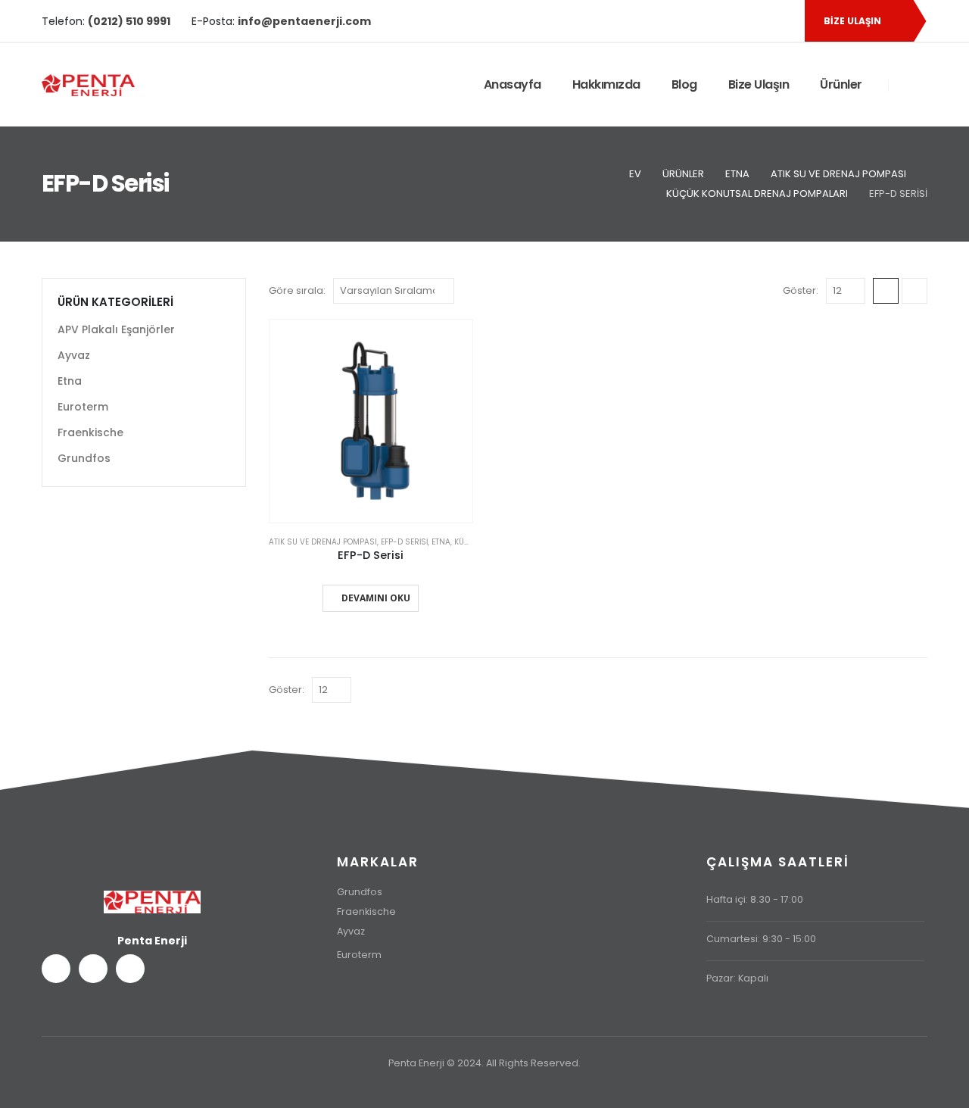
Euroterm (83, 406)
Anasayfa (512, 84)
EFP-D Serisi (404, 542)
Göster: (800, 290)
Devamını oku (375, 597)
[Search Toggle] (908, 85)
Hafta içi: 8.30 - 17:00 (754, 899)
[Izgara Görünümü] (886, 291)
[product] (371, 421)
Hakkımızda (606, 84)
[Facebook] (729, 21)
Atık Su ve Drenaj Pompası (323, 542)
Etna (441, 542)
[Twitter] (755, 21)
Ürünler (841, 84)
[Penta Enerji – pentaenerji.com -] (88, 85)
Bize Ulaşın (759, 84)
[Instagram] (781, 21)
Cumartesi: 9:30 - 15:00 (761, 938)
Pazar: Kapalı (737, 978)
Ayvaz (74, 355)
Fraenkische (90, 432)
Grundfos (84, 458)
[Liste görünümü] (914, 291)
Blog (684, 84)
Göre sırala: (297, 290)
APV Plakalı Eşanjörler (116, 329)
